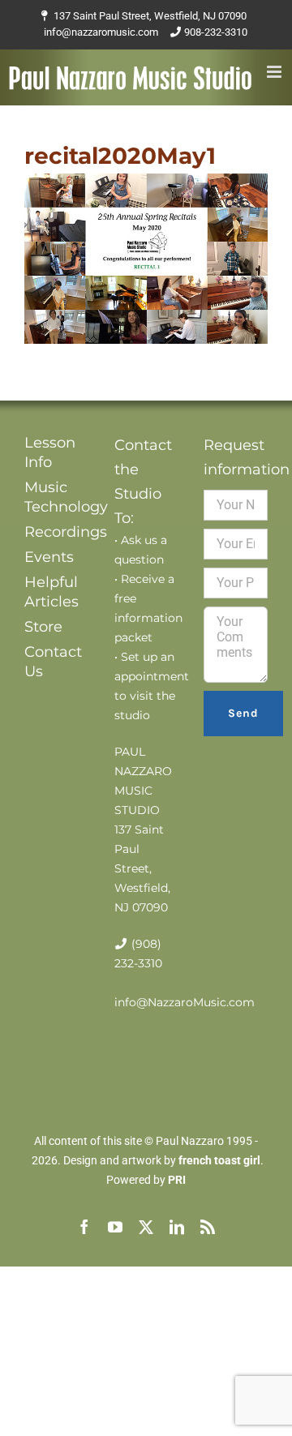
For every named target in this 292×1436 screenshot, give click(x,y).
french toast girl (219, 1160)
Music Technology (56, 497)
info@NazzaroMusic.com (184, 1002)
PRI (177, 1179)
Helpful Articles (51, 592)
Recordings (56, 532)
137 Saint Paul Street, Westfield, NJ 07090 (150, 16)
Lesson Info (49, 452)
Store (43, 627)
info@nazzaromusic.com (101, 32)
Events (49, 557)
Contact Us (53, 661)
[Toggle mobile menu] (275, 71)
